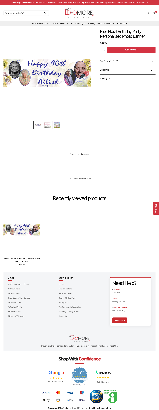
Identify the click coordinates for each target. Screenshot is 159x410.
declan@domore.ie (118, 302)
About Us (121, 23)
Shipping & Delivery (66, 293)
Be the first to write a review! (79, 185)
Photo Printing (77, 23)
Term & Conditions (65, 289)
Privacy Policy (64, 302)
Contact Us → (120, 320)
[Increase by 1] (105, 48)
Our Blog (62, 284)
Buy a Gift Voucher (14, 302)
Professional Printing (15, 307)
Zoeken (45, 13)
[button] (86, 73)
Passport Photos (14, 293)
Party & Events (59, 23)
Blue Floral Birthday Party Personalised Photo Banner (22, 260)
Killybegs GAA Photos (15, 316)
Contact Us (63, 316)
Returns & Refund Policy (67, 298)
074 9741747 (117, 293)
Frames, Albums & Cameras (100, 23)
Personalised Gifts (40, 23)
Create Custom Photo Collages (19, 298)
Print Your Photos (14, 289)
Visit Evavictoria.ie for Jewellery (70, 307)
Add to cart (131, 50)
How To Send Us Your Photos (18, 284)
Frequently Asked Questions (69, 312)
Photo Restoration (14, 312)
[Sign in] (149, 13)
